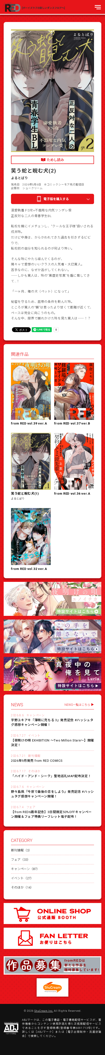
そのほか (34, 771)
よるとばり (19, 178)
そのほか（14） (22, 887)
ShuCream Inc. (43, 1011)
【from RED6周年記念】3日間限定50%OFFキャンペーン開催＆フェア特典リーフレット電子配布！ (51, 814)
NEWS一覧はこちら (77, 705)
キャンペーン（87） (25, 869)
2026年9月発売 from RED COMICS (37, 760)
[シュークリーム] (52, 987)
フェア (31, 807)
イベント (34, 735)
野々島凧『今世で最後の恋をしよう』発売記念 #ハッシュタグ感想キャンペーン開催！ (52, 794)
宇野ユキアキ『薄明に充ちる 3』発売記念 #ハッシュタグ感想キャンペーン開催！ (52, 722)
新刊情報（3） (21, 850)
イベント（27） (22, 878)
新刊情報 (34, 755)
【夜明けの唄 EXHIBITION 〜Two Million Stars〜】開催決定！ (52, 743)
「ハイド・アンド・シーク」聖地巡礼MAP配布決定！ (51, 776)
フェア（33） (20, 859)
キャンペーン (35, 715)
